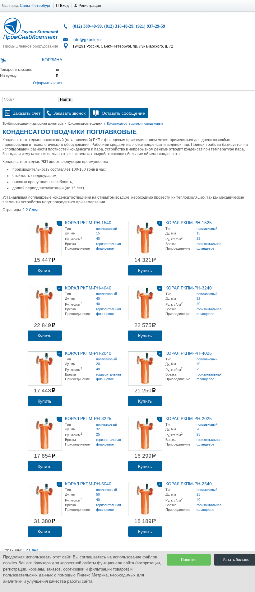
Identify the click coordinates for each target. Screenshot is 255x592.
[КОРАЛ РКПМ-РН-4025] (145, 368)
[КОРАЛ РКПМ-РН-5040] (45, 499)
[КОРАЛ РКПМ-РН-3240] (145, 303)
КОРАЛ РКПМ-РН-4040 (88, 287)
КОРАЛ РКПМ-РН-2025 (188, 418)
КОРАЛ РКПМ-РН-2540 (188, 483)
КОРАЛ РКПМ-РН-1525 (188, 222)
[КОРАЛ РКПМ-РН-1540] (45, 238)
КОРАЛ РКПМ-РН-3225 (88, 418)
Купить (44, 270)
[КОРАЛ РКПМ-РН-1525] (145, 238)
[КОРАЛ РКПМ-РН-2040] (45, 368)
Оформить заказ (47, 83)
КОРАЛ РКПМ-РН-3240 (188, 287)
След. (34, 210)
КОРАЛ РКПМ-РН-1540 (88, 222)
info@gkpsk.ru (86, 39)
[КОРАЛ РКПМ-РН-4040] (45, 303)
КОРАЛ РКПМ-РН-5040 (88, 483)
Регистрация (90, 5)
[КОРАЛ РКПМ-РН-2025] (145, 434)
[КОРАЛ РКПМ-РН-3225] (45, 434)
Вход (64, 5)
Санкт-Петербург (35, 5)
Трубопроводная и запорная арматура (32, 123)
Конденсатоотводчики (85, 123)
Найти (65, 99)
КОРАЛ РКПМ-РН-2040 (88, 353)
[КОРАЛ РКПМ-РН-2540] (145, 499)
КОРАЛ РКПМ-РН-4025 (188, 353)
